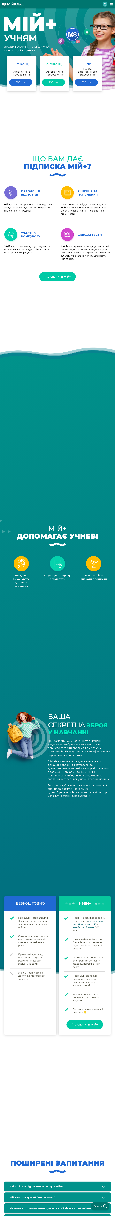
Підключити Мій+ (57, 276)
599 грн (86, 82)
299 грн (53, 82)
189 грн (20, 82)
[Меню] (111, 4)
